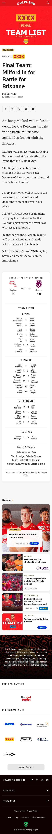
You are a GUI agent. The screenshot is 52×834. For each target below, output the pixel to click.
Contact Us (25, 817)
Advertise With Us (38, 817)
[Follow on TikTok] (32, 780)
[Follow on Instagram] (47, 780)
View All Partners (26, 767)
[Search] (48, 3)
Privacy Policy (32, 811)
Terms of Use (19, 811)
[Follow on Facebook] (37, 780)
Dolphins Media (9, 93)
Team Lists (8, 50)
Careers (10, 817)
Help (16, 817)
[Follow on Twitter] (42, 780)
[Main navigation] (3, 3)
